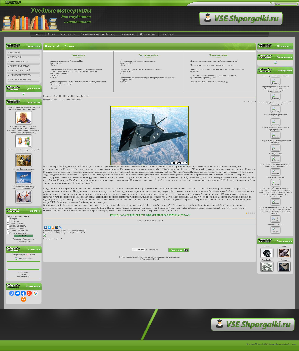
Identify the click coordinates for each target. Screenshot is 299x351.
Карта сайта (167, 34)
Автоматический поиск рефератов (97, 34)
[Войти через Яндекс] (29, 293)
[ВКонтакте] (46, 227)
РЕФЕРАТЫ (15, 53)
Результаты (17, 239)
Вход (155, 259)
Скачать (53, 65)
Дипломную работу (17, 226)
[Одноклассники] (53, 227)
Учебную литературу (18, 231)
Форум (51, 34)
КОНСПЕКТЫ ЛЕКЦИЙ (20, 71)
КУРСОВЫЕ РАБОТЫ (19, 62)
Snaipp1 (82, 231)
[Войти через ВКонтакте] (17, 293)
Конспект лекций (16, 228)
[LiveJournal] (60, 227)
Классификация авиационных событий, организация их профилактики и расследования (213, 76)
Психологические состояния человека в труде (209, 82)
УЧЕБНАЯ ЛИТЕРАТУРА (20, 75)
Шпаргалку (14, 221)
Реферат (13, 219)
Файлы (54, 96)
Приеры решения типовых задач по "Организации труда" (214, 61)
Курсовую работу (17, 224)
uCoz (294, 344)
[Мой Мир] (56, 227)
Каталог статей (67, 34)
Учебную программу (18, 233)
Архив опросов (28, 239)
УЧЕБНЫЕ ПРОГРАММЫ (21, 80)
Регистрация (147, 259)
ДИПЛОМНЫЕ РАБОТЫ (20, 66)
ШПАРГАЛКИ (15, 57)
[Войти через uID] (11, 293)
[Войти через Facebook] (23, 293)
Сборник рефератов (79, 96)
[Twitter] (49, 227)
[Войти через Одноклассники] (23, 299)
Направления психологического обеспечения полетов (212, 65)
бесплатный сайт (283, 344)
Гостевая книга (127, 34)
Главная (38, 34)
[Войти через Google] (35, 293)
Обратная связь (148, 34)
